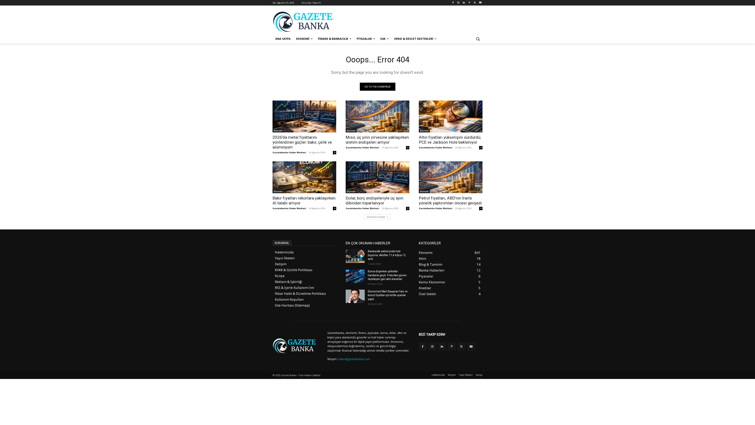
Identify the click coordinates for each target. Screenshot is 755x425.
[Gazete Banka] (304, 21)
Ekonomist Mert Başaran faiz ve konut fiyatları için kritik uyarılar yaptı (388, 295)
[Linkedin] (464, 3)
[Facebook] (453, 3)
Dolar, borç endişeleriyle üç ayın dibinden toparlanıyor (374, 200)
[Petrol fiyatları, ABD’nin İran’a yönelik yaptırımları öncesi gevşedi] (450, 177)
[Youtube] (480, 3)
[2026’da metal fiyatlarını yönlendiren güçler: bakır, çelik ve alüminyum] (304, 116)
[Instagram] (458, 3)
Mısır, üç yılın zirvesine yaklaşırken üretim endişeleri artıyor (377, 140)
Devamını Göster (376, 217)
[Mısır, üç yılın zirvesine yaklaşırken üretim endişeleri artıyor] (377, 116)
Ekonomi (278, 130)
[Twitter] (474, 3)
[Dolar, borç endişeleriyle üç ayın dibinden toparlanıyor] (377, 177)
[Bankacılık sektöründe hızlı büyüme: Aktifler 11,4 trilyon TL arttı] (355, 256)
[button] (477, 38)
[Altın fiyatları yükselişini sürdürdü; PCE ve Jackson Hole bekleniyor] (450, 116)
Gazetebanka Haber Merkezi (289, 152)
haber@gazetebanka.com (354, 359)
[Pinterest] (469, 3)
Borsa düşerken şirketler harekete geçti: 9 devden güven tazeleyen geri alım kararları (387, 275)
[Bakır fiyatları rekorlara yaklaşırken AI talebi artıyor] (304, 177)
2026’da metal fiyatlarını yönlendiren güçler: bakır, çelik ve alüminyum (302, 142)
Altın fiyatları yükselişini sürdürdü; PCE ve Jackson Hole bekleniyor (450, 140)
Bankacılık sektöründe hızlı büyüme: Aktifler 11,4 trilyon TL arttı (387, 255)
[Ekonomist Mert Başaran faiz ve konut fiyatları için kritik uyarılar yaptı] (355, 296)
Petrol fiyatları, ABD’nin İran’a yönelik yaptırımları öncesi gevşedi (450, 200)
